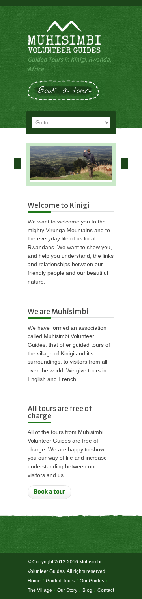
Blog (87, 590)
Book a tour (49, 491)
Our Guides (92, 581)
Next (124, 163)
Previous (17, 163)
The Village (40, 590)
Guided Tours (60, 581)
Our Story (67, 590)
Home (34, 581)
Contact (105, 590)
